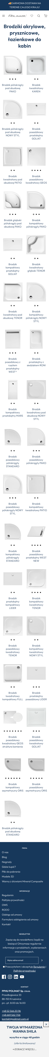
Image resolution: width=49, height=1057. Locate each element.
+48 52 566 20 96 (11, 1010)
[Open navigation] (3, 15)
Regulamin (8, 895)
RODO (5, 909)
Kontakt (6, 924)
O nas (5, 852)
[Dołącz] (41, 960)
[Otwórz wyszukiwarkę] (38, 15)
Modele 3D (8, 876)
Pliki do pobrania (11, 871)
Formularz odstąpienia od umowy (20, 919)
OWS (5, 904)
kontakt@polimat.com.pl (15, 1018)
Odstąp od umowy (12, 914)
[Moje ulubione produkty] (31, 15)
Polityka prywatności (13, 900)
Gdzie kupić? (9, 866)
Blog (4, 857)
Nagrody (7, 861)
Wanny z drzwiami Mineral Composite (22, 881)
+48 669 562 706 (11, 1014)
